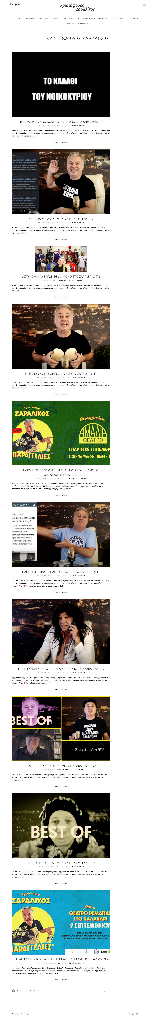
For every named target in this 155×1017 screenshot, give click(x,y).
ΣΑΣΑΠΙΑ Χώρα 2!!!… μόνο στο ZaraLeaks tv (61, 219)
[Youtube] (16, 4)
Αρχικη (19, 19)
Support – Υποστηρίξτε (77, 23)
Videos (56, 19)
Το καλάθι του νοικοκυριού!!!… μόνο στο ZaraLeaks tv (61, 122)
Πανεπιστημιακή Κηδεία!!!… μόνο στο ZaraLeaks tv (61, 572)
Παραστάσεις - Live (65, 478)
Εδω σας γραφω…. (118, 19)
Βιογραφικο (30, 19)
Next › (34, 991)
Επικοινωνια (134, 19)
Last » (38, 991)
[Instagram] (19, 4)
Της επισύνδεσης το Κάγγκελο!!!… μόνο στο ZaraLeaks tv (61, 669)
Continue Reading (61, 142)
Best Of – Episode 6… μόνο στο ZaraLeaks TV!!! (61, 766)
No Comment (78, 125)
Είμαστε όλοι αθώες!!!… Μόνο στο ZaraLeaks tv (61, 373)
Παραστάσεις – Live (71, 19)
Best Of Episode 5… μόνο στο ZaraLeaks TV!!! (61, 863)
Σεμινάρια (102, 19)
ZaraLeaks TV (89, 19)
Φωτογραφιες (44, 19)
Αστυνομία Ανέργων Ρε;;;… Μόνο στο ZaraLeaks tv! (61, 276)
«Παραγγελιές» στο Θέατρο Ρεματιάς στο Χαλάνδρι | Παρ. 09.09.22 (61, 959)
